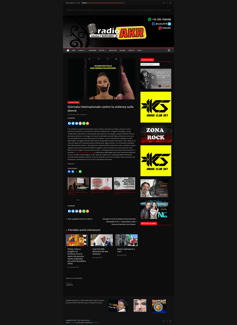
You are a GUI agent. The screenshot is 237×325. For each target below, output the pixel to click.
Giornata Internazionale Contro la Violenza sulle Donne (101, 191)
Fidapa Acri (84, 114)
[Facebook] (69, 122)
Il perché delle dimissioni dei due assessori (100, 251)
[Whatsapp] (83, 122)
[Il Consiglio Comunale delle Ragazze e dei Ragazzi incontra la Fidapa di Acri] (78, 183)
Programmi (92, 50)
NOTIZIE (101, 50)
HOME (73, 50)
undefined (69, 282)
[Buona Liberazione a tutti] (127, 236)
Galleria (122, 50)
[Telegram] (76, 122)
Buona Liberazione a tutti (126, 250)
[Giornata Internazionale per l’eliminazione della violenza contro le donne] (124, 183)
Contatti (131, 50)
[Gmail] (80, 122)
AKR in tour (113, 50)
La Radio (81, 50)
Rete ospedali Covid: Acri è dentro (80, 219)
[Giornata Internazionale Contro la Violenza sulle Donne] (101, 183)
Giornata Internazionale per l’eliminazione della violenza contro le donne (124, 192)
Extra (139, 50)
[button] (85, 50)
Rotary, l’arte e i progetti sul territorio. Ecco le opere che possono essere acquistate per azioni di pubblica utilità (77, 256)
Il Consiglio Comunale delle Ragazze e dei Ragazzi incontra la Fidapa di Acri (78, 192)
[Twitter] (73, 122)
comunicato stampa (73, 102)
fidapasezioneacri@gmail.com (84, 152)
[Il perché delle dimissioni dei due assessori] (102, 236)
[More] (87, 122)
